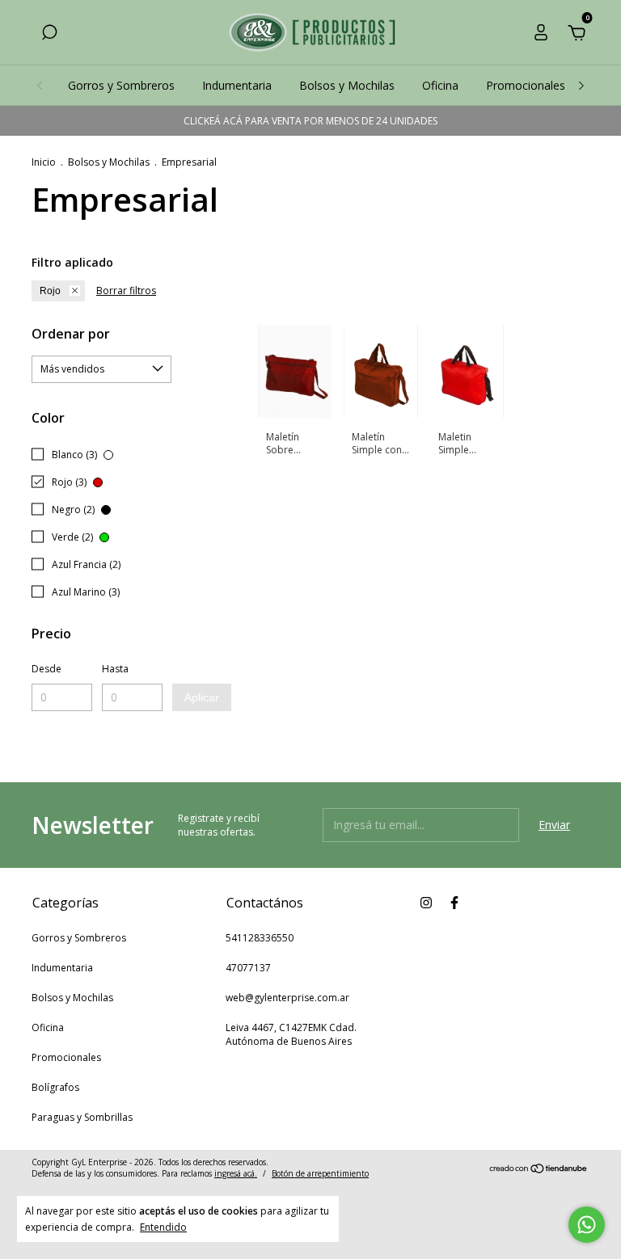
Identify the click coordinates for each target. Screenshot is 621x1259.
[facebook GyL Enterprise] (454, 902)
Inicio (44, 162)
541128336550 (260, 938)
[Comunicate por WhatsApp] (586, 1224)
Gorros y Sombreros (121, 85)
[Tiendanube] (538, 1169)
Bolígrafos (55, 1087)
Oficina (440, 85)
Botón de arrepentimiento (320, 1173)
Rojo (50, 291)
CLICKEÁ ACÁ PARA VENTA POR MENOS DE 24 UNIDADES (310, 121)
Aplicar (201, 697)
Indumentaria (237, 85)
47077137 (248, 968)
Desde (46, 669)
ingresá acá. (235, 1173)
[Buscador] (49, 34)
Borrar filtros (126, 290)
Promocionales (525, 85)
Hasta (115, 669)
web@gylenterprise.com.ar (287, 997)
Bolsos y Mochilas (347, 85)
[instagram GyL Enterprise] (426, 902)
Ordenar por (71, 334)
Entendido (163, 1226)
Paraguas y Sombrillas (82, 1117)
